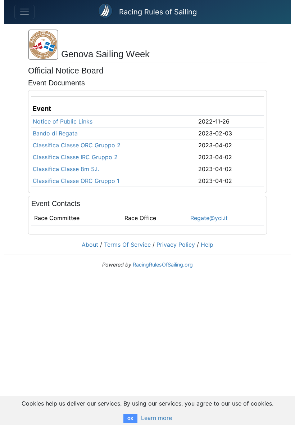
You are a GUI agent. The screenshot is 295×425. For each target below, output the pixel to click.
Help (207, 244)
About (90, 244)
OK (130, 418)
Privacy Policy (175, 244)
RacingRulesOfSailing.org (163, 264)
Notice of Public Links (62, 121)
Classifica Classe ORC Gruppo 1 (76, 180)
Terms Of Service (127, 244)
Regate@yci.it (209, 218)
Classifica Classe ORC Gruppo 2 (77, 145)
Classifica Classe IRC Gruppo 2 (75, 157)
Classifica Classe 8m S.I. (66, 169)
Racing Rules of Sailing (158, 12)
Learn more (156, 417)
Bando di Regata (55, 133)
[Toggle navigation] (24, 12)
